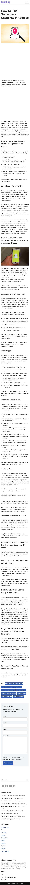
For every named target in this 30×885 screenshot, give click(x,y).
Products (3, 846)
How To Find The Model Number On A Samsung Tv (14, 803)
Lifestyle (3, 843)
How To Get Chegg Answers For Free (10, 819)
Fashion (3, 835)
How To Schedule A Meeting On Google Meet (12, 801)
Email (4, 723)
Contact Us (4, 880)
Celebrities (3, 832)
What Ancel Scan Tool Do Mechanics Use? (12, 811)
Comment (5, 735)
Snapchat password (7, 696)
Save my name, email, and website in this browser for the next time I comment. (13, 758)
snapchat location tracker (9, 693)
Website (5, 729)
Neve (8, 883)
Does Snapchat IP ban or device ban (14, 683)
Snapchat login (22, 693)
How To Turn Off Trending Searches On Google (13, 795)
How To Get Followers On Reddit (9, 813)
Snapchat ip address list (8, 690)
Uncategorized (4, 851)
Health (2, 840)
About (2, 874)
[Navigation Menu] (27, 2)
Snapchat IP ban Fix (20, 690)
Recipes (3, 848)
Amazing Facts (5, 827)
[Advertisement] (15, 63)
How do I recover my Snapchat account (11, 686)
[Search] (27, 779)
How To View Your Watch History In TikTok (11, 798)
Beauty (3, 830)
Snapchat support (18, 696)
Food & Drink (4, 838)
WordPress (20, 883)
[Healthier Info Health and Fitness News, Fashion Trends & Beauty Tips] (5, 2)
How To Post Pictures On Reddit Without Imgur (13, 816)
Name (5, 716)
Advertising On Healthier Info (8, 877)
